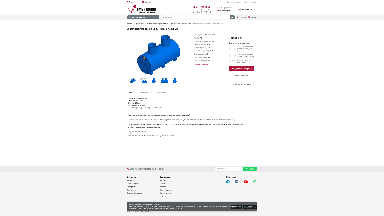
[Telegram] (228, 182)
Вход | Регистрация (247, 9)
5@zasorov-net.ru (205, 10)
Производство (131, 190)
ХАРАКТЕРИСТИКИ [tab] (146, 93)
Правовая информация (134, 193)
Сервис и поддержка (233, 2)
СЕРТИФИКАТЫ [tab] (161, 93)
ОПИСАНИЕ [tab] (132, 93)
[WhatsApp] (255, 182)
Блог (161, 196)
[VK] (237, 182)
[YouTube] (246, 182)
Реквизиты (130, 180)
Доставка (148, 2)
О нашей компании (133, 183)
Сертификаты (131, 187)
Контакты (254, 2)
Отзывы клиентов (166, 193)
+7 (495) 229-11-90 (201, 7)
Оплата (246, 2)
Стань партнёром (225, 11)
